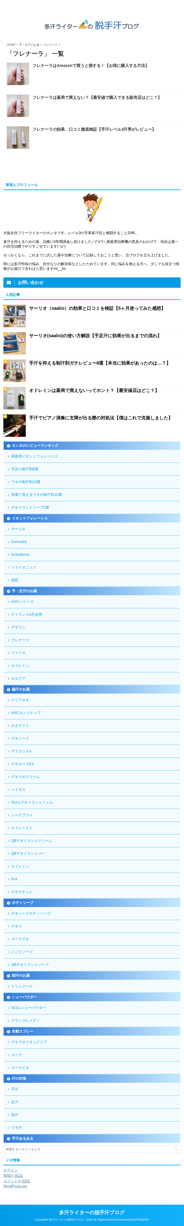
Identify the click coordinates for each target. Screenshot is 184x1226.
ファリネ (18, 653)
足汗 (14, 1102)
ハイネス (18, 789)
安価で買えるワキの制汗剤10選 (36, 495)
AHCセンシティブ (26, 713)
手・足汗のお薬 (24, 591)
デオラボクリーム (25, 777)
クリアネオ (20, 700)
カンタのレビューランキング (35, 445)
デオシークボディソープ (31, 913)
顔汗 (14, 1115)
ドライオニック (23, 567)
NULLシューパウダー (28, 1008)
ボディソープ (22, 903)
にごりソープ (22, 952)
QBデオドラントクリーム (31, 841)
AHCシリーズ (22, 602)
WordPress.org (15, 1186)
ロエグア (18, 678)
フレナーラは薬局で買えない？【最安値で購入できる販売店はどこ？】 (97, 97)
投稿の (13, 1176)
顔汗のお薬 (21, 975)
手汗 (14, 1089)
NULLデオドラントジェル (32, 802)
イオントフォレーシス (30, 518)
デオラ (16, 926)
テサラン (18, 627)
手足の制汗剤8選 (24, 469)
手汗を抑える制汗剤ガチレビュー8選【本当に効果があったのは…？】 (100, 362)
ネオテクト (20, 725)
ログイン (10, 1170)
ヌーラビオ (20, 1068)
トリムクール (22, 986)
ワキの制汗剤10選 (25, 482)
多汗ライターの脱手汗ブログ (92, 1212)
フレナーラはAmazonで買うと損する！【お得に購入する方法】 (91, 65)
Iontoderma (20, 554)
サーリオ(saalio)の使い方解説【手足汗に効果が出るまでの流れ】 (95, 335)
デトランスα (21, 751)
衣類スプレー (22, 1031)
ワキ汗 (16, 1127)
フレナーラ (20, 640)
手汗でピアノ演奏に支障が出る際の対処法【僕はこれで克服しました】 (101, 417)
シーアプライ (22, 815)
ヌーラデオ (20, 939)
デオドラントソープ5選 (30, 507)
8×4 (14, 879)
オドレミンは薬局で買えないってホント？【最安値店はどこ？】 (94, 390)
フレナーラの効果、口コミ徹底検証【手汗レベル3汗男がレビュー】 (94, 129)
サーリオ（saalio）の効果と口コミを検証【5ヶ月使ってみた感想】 (97, 308)
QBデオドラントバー (28, 853)
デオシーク (20, 738)
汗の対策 (19, 1078)
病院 (14, 580)
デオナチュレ (22, 892)
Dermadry (19, 542)
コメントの (16, 1181)
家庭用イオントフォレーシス (34, 456)
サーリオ (18, 529)
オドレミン (20, 666)
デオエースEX (22, 764)
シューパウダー (24, 997)
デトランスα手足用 (26, 614)
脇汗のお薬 (21, 689)
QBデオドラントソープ (30, 965)
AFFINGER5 (141, 1219)
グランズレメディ (25, 1020)
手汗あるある (22, 1138)
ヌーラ (16, 1055)
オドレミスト (22, 828)
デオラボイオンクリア (29, 1042)
